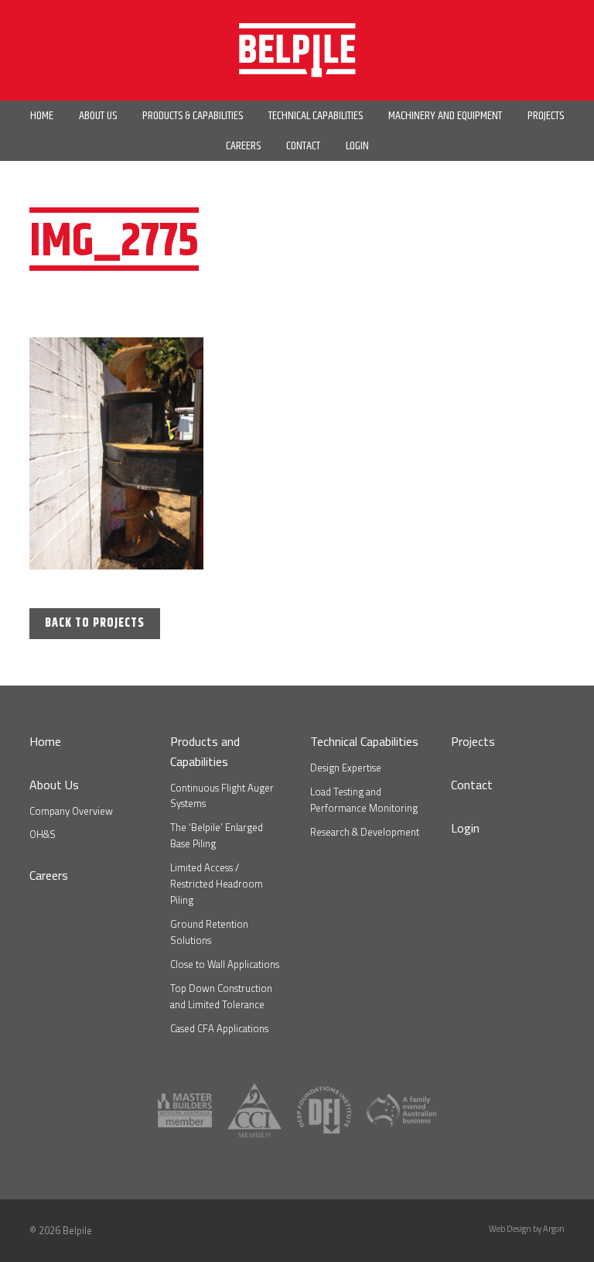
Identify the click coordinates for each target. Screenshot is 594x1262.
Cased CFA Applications (219, 1028)
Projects (473, 741)
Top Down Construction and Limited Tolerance (221, 996)
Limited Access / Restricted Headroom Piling (216, 884)
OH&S (42, 834)
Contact (472, 784)
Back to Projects (95, 623)
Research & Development (364, 832)
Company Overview (71, 811)
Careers (48, 875)
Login (465, 828)
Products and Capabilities (205, 751)
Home (45, 741)
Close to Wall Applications (224, 964)
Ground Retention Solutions (209, 932)
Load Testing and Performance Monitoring (364, 800)
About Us (54, 784)
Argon (554, 1229)
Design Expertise (345, 767)
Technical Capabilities (364, 741)
